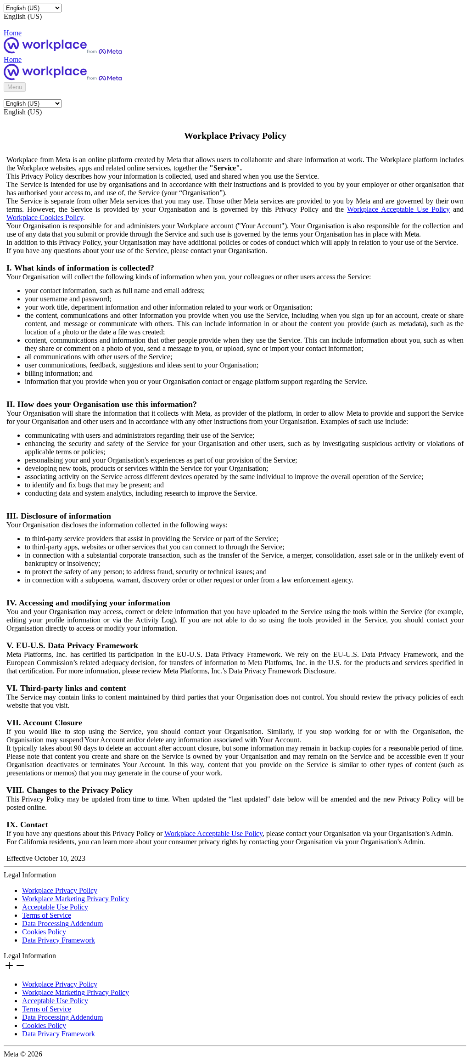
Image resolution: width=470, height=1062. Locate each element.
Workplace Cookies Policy (44, 217)
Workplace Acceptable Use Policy (398, 209)
